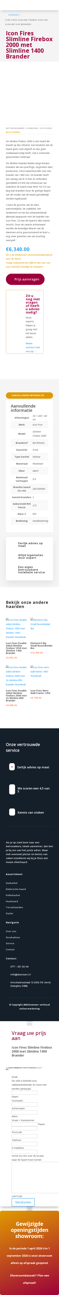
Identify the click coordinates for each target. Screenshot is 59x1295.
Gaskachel (12, 883)
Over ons (11, 931)
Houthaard (12, 901)
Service (10, 943)
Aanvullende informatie (28, 395)
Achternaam (18, 1108)
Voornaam (17, 1100)
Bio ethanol (13, 132)
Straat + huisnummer (23, 1120)
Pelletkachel (13, 895)
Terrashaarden (14, 907)
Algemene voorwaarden (40, 1022)
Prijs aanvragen (26, 279)
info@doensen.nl (20, 974)
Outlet (9, 913)
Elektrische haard (16, 889)
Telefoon (16, 1140)
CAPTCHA (17, 1196)
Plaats (41, 1124)
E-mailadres (18, 1147)
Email (14, 1077)
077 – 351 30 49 (19, 966)
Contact (10, 949)
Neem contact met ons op (33, 347)
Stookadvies (13, 937)
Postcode (17, 1132)
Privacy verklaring (15, 1022)
